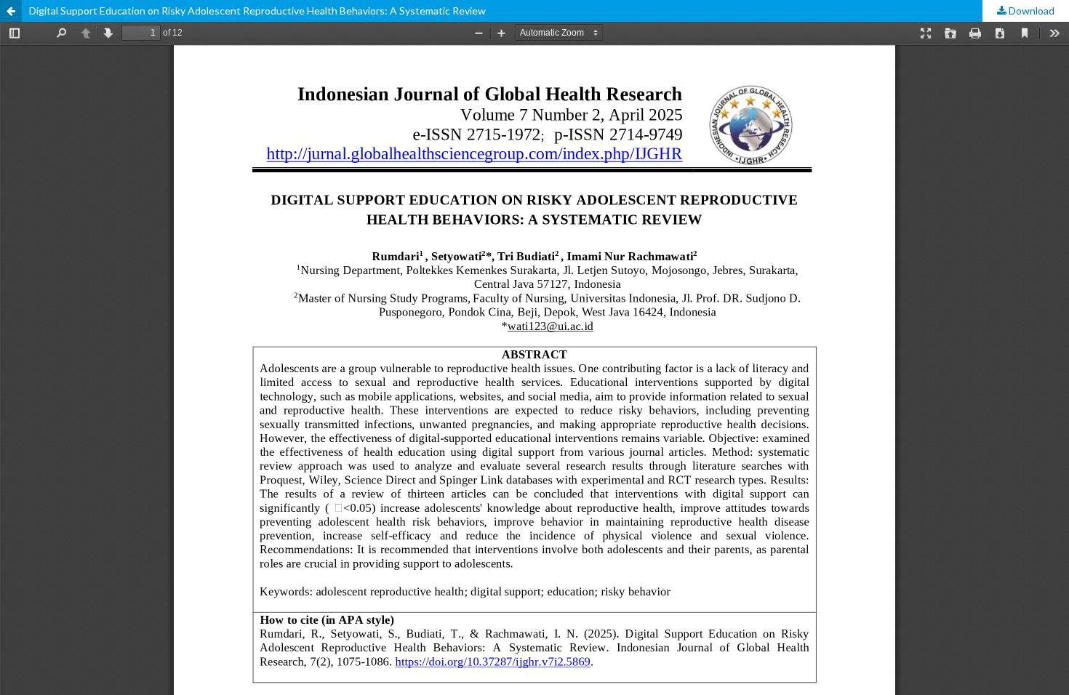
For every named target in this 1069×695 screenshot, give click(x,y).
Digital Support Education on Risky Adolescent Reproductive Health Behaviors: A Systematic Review (257, 10)
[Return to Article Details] (11, 11)
